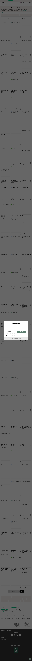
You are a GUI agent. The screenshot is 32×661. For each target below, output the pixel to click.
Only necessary (8, 331)
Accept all (21, 331)
